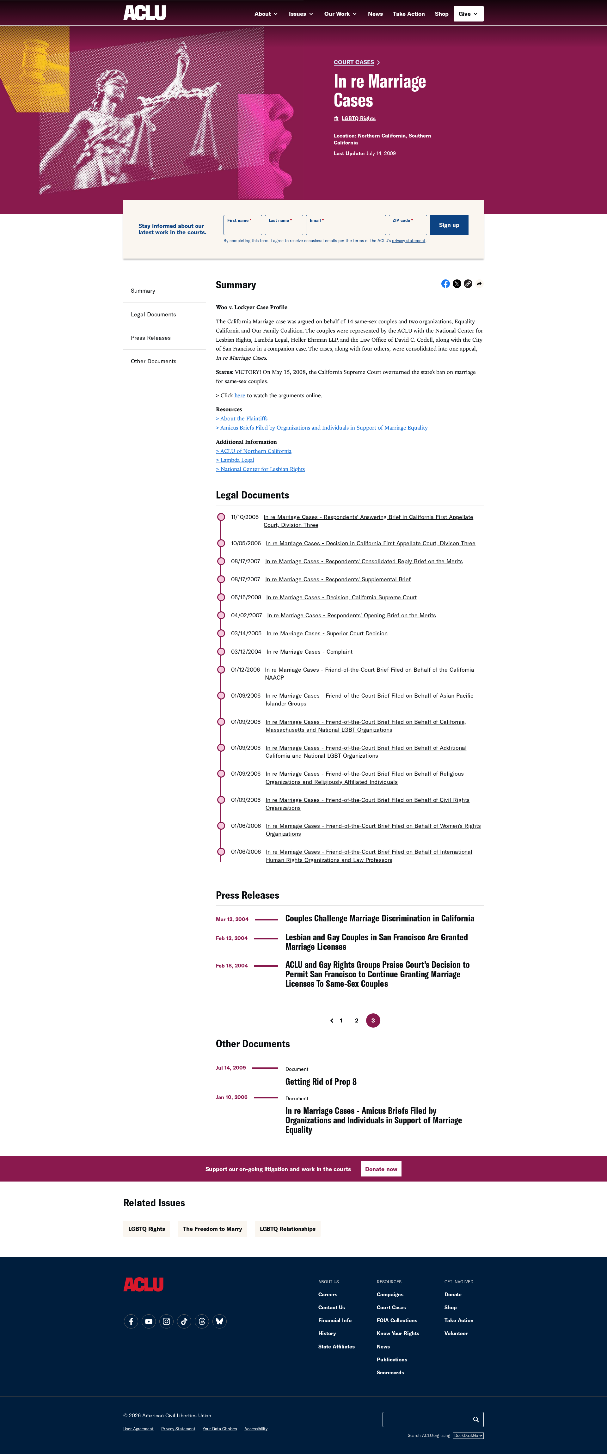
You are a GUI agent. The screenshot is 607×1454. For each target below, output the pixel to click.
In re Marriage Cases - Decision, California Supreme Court (341, 597)
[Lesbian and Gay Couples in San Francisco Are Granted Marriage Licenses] (350, 941)
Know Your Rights (398, 1333)
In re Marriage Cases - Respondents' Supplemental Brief (338, 579)
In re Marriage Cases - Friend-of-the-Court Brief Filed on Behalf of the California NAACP (369, 673)
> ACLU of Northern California (253, 451)
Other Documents (153, 360)
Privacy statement (178, 1428)
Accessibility (255, 1428)
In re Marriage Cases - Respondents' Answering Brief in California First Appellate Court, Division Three (368, 520)
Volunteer (456, 1333)
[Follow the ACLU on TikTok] (184, 1321)
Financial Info (335, 1320)
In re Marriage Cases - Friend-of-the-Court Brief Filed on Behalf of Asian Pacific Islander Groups (369, 699)
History (327, 1333)
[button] (468, 284)
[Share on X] (457, 285)
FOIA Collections (397, 1320)
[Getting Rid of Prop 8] (350, 1074)
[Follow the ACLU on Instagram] (166, 1321)
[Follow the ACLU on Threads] (201, 1321)
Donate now (381, 1168)
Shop (442, 13)
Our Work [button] (338, 13)
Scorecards (390, 1372)
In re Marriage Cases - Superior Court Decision (327, 633)
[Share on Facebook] (445, 285)
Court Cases (354, 61)
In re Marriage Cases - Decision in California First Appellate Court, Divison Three (370, 543)
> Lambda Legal (235, 459)
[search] (476, 1419)
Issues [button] (298, 13)
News (375, 13)
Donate (453, 1294)
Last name (279, 220)
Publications (392, 1359)
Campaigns (390, 1294)
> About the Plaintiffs (241, 418)
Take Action (409, 13)
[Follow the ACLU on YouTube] (148, 1321)
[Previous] (326, 1020)
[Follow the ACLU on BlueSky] (219, 1321)
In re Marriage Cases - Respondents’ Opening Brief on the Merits (351, 615)
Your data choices (220, 1428)
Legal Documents (153, 313)
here (240, 395)
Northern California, (382, 135)
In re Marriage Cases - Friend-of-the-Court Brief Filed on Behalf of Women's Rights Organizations (373, 829)
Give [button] (465, 13)
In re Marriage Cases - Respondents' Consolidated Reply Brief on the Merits (364, 561)
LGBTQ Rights (359, 118)
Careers (327, 1294)
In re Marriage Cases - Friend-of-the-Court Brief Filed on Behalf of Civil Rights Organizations (367, 803)
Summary (143, 290)
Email (315, 220)
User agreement (138, 1428)
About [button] (263, 13)
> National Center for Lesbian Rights (260, 469)
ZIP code (401, 220)
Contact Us (331, 1307)
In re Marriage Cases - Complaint (310, 651)
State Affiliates (336, 1346)
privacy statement (409, 240)
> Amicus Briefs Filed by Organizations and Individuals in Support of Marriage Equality (322, 427)
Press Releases (151, 337)
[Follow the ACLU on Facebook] (130, 1321)
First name (237, 220)
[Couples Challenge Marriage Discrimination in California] (350, 918)
